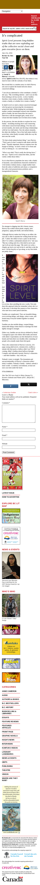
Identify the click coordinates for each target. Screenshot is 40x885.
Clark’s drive (32, 392)
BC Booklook (20, 4)
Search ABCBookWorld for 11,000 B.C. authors (35, 20)
